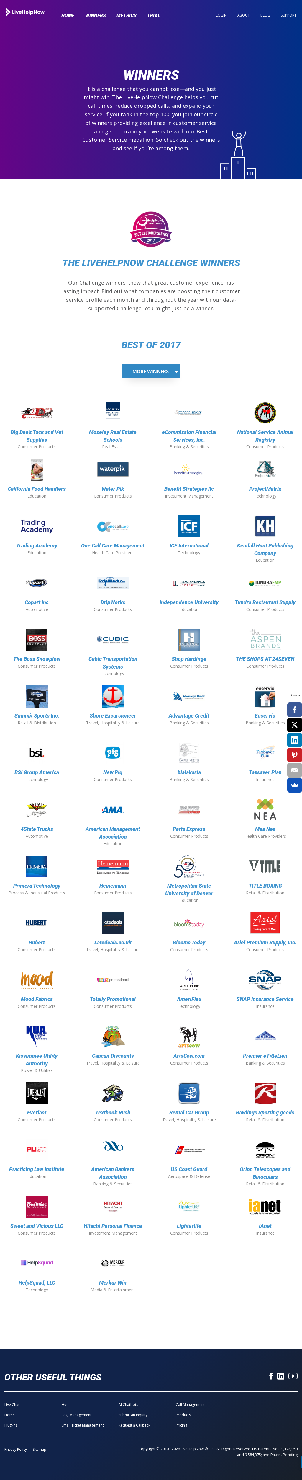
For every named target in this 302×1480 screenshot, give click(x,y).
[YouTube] (293, 1376)
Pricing (181, 1425)
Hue (65, 1404)
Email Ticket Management (83, 1425)
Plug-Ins (10, 1425)
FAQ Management (76, 1414)
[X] (294, 725)
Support (288, 15)
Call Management (190, 1404)
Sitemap (39, 1449)
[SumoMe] (294, 785)
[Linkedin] (280, 1376)
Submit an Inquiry (133, 1414)
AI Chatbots (128, 1404)
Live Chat (11, 1404)
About (243, 15)
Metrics (126, 15)
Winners (95, 15)
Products (183, 1414)
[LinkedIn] (294, 740)
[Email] (294, 770)
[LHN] (25, 13)
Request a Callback (134, 1425)
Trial (153, 15)
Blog (265, 15)
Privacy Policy (15, 1449)
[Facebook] (271, 1376)
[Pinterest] (294, 755)
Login (221, 15)
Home (68, 15)
